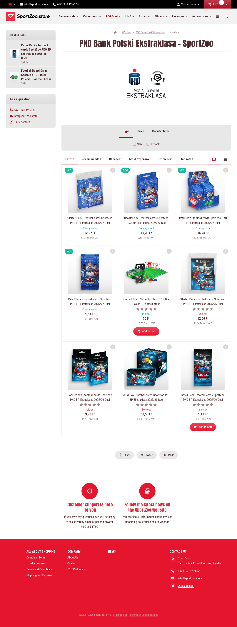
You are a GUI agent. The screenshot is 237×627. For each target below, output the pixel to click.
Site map (117, 614)
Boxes (143, 16)
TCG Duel (112, 16)
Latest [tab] (69, 159)
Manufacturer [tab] (160, 131)
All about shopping (40, 551)
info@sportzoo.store (26, 116)
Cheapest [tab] (115, 159)
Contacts (72, 563)
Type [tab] (126, 131)
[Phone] (173, 571)
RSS (125, 614)
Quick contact (22, 122)
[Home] (28, 16)
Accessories (200, 16)
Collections (90, 16)
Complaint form (35, 557)
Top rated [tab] (187, 159)
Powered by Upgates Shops (143, 614)
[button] (227, 4)
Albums (159, 16)
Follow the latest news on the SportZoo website (147, 507)
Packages (178, 16)
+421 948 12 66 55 (25, 110)
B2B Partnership (76, 569)
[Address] (173, 559)
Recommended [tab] (91, 159)
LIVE (128, 16)
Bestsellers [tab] (165, 159)
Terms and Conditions (39, 569)
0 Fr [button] (218, 4)
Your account (189, 4)
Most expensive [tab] (139, 159)
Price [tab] (140, 131)
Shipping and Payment (39, 575)
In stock (155, 144)
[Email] (173, 578)
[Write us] (173, 586)
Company (74, 551)
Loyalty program (36, 563)
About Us (72, 557)
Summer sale (67, 16)
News (112, 551)
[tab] (214, 159)
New (139, 144)
